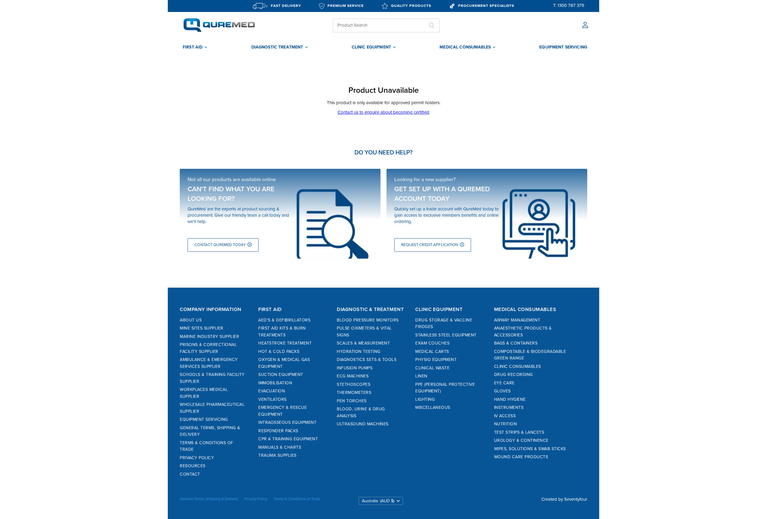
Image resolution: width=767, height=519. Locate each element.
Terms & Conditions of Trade (297, 499)
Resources (193, 465)
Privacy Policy (197, 457)
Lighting (425, 399)
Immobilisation (275, 383)
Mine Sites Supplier (202, 328)
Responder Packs (278, 430)
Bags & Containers (516, 343)
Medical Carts (432, 351)
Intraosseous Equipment (287, 422)
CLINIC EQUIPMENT (372, 47)
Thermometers (354, 392)
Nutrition (505, 424)
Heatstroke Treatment (285, 343)
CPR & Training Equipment (288, 438)
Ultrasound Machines (363, 424)
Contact (190, 474)
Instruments (509, 407)
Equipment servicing (563, 47)
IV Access (505, 415)
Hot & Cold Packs (278, 351)
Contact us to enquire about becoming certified (383, 112)
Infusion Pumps (354, 368)
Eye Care (504, 383)
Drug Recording (513, 374)
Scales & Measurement (363, 343)
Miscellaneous (432, 407)
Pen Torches (352, 400)
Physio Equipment (436, 359)
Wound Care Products (521, 456)
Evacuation (271, 391)
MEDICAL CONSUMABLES (466, 47)
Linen (421, 376)
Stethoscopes (353, 384)
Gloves (502, 391)
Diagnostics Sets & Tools (366, 359)
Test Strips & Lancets (519, 432)
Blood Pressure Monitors (368, 320)
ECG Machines (353, 376)
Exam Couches (432, 343)
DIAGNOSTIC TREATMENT (277, 47)
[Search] (432, 25)
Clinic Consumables (517, 366)
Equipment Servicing (204, 419)
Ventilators (272, 399)
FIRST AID (193, 47)
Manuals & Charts (279, 447)
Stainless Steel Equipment (446, 335)
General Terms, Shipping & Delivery (209, 499)
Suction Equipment (280, 374)
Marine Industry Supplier (209, 336)
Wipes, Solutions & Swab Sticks (530, 448)
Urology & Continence (521, 440)
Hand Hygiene (510, 399)
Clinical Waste (432, 368)
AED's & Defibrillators (284, 320)
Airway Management (517, 320)
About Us (191, 320)
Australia (378, 500)
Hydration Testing (359, 351)
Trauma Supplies (277, 455)
